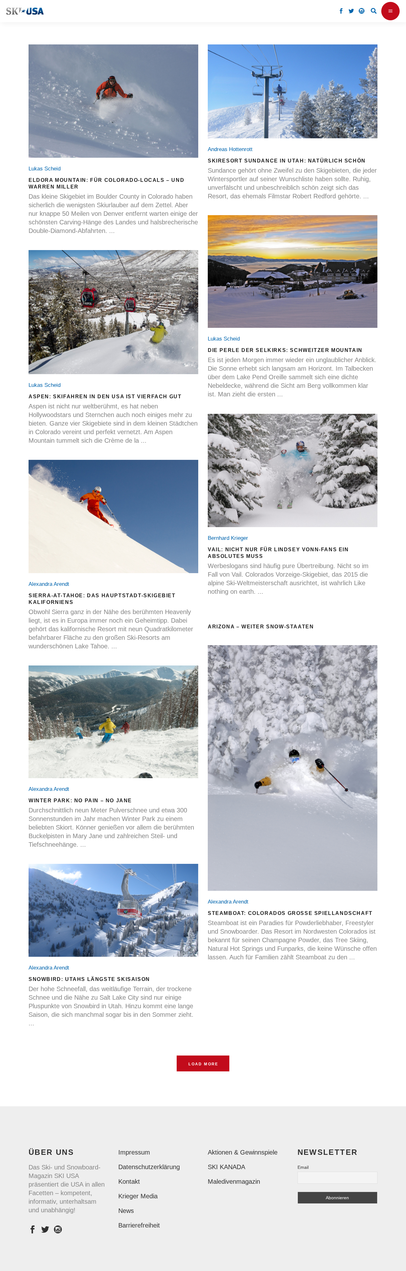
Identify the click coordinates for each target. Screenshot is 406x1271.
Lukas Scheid (46, 169)
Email (303, 1167)
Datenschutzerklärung (149, 1166)
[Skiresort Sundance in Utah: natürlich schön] (292, 91)
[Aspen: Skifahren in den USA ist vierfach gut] (113, 312)
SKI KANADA (226, 1166)
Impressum (134, 1152)
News (126, 1210)
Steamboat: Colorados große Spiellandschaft (290, 913)
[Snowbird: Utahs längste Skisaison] (113, 910)
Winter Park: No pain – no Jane (80, 800)
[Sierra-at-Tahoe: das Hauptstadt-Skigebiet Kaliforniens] (113, 516)
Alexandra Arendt (50, 584)
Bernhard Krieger (229, 538)
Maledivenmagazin (234, 1181)
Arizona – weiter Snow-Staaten (261, 626)
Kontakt (129, 1181)
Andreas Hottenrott (232, 149)
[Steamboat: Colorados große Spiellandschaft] (292, 768)
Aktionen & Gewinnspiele (243, 1152)
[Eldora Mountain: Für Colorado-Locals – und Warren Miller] (113, 101)
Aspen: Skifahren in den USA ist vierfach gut (105, 396)
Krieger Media (138, 1196)
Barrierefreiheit (139, 1225)
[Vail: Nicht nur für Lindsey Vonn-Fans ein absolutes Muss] (292, 470)
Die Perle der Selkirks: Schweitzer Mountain (285, 350)
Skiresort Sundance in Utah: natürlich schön (287, 160)
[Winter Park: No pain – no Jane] (113, 721)
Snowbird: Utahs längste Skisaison (89, 979)
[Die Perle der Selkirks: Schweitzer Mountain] (292, 271)
